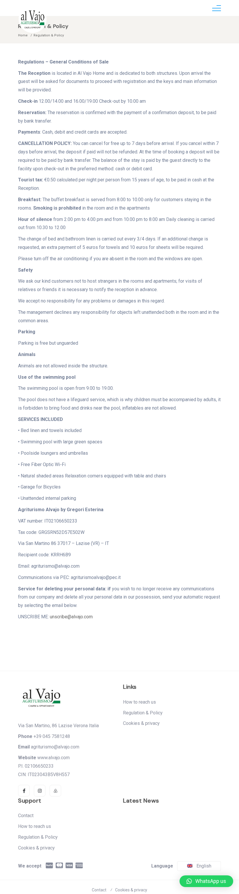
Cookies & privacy (141, 723)
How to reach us (139, 702)
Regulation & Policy (143, 713)
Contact (26, 815)
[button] (206, 881)
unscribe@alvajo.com (71, 616)
